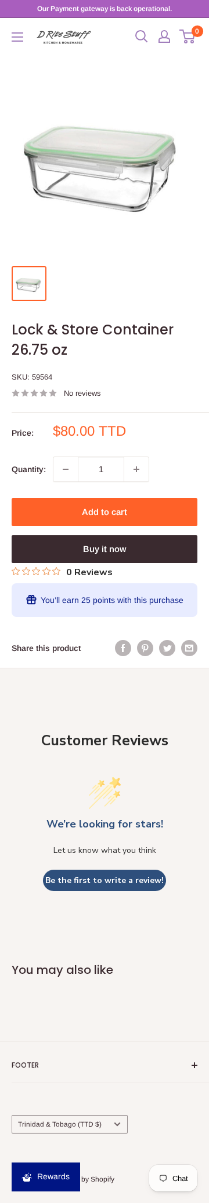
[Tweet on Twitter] (167, 648)
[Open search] (141, 36)
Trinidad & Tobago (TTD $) (60, 1124)
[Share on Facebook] (123, 648)
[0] (188, 36)
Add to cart (104, 512)
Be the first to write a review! (104, 880)
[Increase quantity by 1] (136, 469)
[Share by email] (189, 648)
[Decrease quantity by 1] (65, 469)
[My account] (164, 36)
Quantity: (29, 469)
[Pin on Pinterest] (145, 648)
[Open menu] (17, 37)
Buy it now (104, 549)
